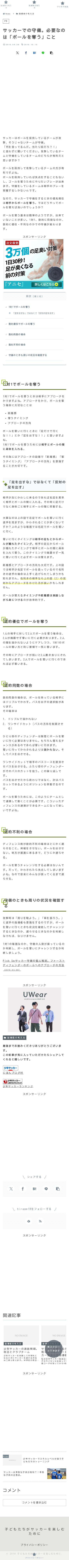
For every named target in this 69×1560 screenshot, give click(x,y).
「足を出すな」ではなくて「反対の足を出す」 (34, 313)
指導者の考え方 (16, 1038)
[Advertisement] (34, 95)
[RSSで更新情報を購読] (40, 1221)
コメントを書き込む (34, 1502)
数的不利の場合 (17, 345)
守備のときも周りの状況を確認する (28, 355)
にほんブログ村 (13, 1073)
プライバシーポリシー (34, 1545)
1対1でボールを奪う (19, 307)
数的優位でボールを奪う (22, 324)
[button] (51, 52)
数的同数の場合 (17, 334)
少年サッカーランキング (18, 1086)
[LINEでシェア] (43, 52)
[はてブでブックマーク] (34, 52)
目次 (29, 296)
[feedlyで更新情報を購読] (28, 1221)
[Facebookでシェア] (26, 52)
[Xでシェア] (17, 52)
